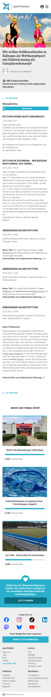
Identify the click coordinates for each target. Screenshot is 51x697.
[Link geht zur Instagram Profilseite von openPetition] (19, 620)
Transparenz (33, 675)
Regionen (6, 686)
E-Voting (31, 663)
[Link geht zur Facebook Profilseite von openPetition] (6, 620)
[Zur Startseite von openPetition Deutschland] (16, 6)
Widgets (31, 655)
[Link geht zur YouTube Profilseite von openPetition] (31, 627)
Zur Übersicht (12, 98)
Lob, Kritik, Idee (9, 663)
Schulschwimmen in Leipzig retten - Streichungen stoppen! (25, 503)
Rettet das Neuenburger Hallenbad (24, 449)
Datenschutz (33, 681)
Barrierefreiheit (34, 686)
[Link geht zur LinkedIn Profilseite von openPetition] (44, 620)
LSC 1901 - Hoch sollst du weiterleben (24, 555)
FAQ (30, 652)
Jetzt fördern (25, 600)
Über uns (6, 652)
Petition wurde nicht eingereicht (23, 116)
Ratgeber (6, 675)
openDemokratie (35, 658)
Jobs (4, 655)
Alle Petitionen (8, 678)
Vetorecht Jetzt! (35, 666)
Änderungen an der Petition (20, 230)
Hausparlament (34, 660)
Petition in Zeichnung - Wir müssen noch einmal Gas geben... (24, 162)
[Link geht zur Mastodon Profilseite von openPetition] (6, 627)
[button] (42, 7)
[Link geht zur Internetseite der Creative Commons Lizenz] (3, 694)
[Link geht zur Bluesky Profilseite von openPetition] (19, 627)
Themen (6, 684)
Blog (4, 658)
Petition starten (9, 681)
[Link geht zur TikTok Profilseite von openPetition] (31, 620)
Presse (5, 660)
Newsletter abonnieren (25, 639)
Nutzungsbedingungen (38, 678)
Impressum (33, 684)
